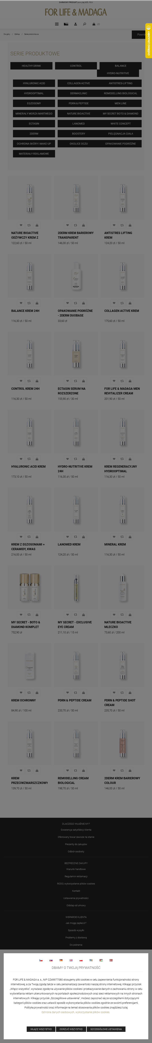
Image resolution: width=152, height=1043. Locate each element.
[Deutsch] (61, 960)
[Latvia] (111, 960)
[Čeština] (41, 960)
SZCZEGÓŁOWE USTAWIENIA (106, 1029)
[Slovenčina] (51, 960)
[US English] (91, 960)
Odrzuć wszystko (71, 1029)
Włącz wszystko (41, 1029)
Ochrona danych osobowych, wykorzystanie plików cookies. (76, 1012)
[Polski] (81, 960)
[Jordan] (101, 960)
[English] (71, 960)
